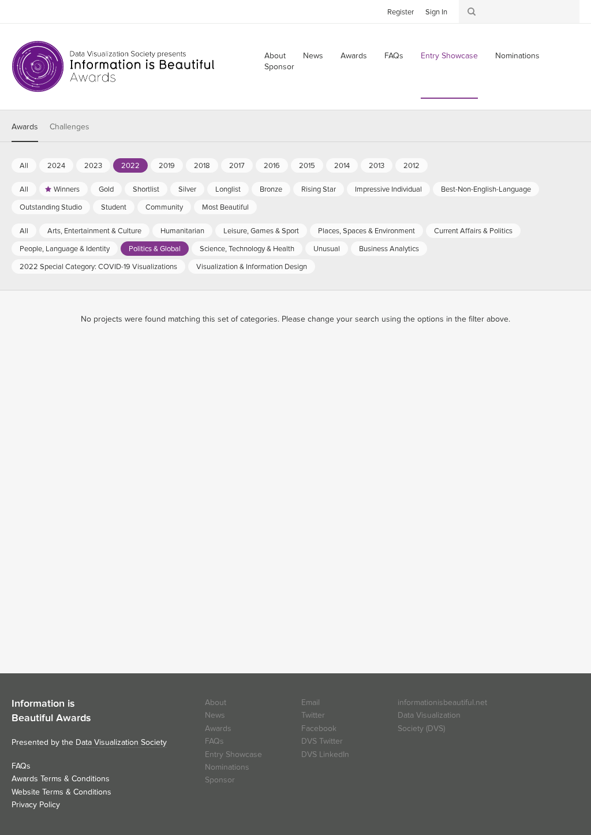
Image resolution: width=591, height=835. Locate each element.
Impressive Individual (388, 189)
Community (164, 207)
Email (310, 702)
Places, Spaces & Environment (366, 231)
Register (400, 12)
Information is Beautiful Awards (114, 66)
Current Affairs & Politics (473, 231)
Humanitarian (182, 231)
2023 (93, 165)
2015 (307, 165)
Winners (67, 189)
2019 (167, 165)
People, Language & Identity (65, 249)
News (313, 56)
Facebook (37, 11)
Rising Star (318, 189)
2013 (376, 165)
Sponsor (279, 67)
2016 (272, 165)
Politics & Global (155, 249)
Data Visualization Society (121, 742)
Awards (354, 56)
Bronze (271, 189)
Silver (187, 189)
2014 (342, 165)
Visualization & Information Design (251, 266)
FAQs (393, 56)
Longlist (228, 189)
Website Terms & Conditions (61, 792)
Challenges (69, 127)
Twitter (20, 11)
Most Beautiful (225, 207)
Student (113, 207)
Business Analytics (389, 249)
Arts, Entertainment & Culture (94, 231)
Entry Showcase (449, 56)
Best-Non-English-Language (486, 189)
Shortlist (146, 189)
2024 (56, 165)
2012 (411, 165)
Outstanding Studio (51, 207)
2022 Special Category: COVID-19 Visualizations (98, 266)
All (24, 165)
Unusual (326, 249)
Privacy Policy (36, 805)
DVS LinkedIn (325, 754)
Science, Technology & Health (247, 249)
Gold (106, 189)
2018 (202, 165)
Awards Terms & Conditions (61, 779)
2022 (130, 165)
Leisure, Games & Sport (261, 231)
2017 (237, 165)
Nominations (517, 56)
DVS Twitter (322, 741)
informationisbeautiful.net (442, 702)
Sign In (436, 12)
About (215, 702)
